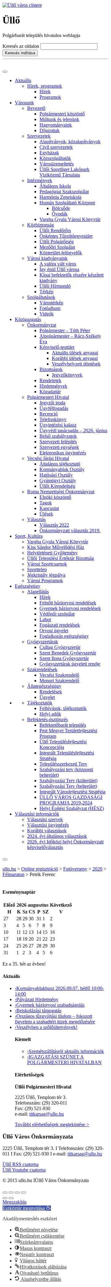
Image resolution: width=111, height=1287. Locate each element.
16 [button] (52, 932)
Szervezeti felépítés (58, 441)
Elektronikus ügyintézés (62, 452)
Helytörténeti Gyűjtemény (52, 552)
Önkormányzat (41, 325)
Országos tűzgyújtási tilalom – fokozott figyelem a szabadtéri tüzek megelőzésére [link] (55, 1018)
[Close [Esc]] (4, 1192)
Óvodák (60, 213)
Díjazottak (49, 130)
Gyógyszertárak (42, 641)
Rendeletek (50, 380)
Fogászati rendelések (59, 625)
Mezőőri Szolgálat (57, 247)
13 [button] (31, 932)
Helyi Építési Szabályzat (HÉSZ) (71, 808)
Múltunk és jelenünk (59, 119)
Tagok (45, 502)
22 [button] (45, 939)
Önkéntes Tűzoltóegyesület (65, 236)
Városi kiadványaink (47, 258)
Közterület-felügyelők (60, 252)
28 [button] (18, 918)
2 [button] (51, 918)
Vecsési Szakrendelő (59, 675)
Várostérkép (51, 302)
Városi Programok (45, 580)
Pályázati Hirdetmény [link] (36, 999)
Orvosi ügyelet (53, 630)
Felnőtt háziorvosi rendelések (67, 602)
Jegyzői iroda (52, 402)
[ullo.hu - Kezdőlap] (22, 5)
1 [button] (44, 918)
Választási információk (37, 814)
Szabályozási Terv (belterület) (68, 786)
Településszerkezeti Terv (63, 764)
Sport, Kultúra (29, 536)
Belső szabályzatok (58, 436)
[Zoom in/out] (23, 1192)
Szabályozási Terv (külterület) (68, 780)
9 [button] (51, 925)
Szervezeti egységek (59, 447)
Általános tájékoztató (59, 463)
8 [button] (44, 925)
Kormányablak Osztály (61, 469)
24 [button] (5, 945)
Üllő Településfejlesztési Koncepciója (63, 744)
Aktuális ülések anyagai (75, 352)
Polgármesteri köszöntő (62, 113)
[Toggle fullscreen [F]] (17, 1192)
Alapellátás (38, 591)
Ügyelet (47, 697)
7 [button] (37, 925)
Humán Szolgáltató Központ (67, 202)
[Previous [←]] (4, 1198)
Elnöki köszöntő (55, 497)
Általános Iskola (55, 186)
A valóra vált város (57, 263)
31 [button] (38, 918)
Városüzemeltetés (56, 163)
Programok (50, 97)
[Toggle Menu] (4, 72)
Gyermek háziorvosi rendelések (70, 608)
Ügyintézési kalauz (57, 425)
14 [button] (38, 932)
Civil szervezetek (56, 147)
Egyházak (49, 152)
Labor (45, 619)
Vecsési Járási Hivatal (48, 458)
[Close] (4, 859)
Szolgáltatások (41, 297)
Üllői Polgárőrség (56, 241)
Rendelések (50, 691)
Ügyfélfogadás (53, 408)
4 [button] (17, 925)
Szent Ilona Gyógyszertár (64, 658)
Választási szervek (45, 819)
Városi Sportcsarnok (47, 563)
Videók (46, 313)
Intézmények (39, 180)
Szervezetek (39, 136)
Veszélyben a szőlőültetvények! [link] (46, 1027)
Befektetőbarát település (62, 725)
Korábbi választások (47, 830)
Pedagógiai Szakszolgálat (64, 191)
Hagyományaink (55, 124)
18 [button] (18, 939)
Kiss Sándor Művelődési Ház (55, 547)
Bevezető (36, 108)
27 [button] (5, 918)
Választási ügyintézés (48, 825)
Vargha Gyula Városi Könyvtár (70, 219)
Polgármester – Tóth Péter (64, 330)
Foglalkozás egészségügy (64, 636)
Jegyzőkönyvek (67, 375)
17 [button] (5, 939)
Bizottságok (51, 369)
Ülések (46, 513)
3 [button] (4, 925)
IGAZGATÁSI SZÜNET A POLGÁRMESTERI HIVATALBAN (64, 1059)
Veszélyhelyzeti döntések (76, 363)
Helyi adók (50, 714)
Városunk (24, 102)
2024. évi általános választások (57, 836)
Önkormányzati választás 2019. (70, 530)
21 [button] (38, 939)
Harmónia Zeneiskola (60, 197)
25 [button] (18, 945)
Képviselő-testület (56, 347)
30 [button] (31, 918)
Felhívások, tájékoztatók (63, 708)
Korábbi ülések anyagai (75, 358)
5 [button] (24, 925)
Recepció (48, 413)
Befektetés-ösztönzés (47, 719)
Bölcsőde (61, 208)
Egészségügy (27, 586)
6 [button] (30, 925)
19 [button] (25, 939)
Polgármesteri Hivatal (48, 397)
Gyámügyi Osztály (57, 480)
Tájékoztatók (39, 702)
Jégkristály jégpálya (46, 575)
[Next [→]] (11, 1198)
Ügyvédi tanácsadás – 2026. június (73, 430)
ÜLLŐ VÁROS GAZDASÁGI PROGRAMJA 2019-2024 (70, 800)
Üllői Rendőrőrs (55, 230)
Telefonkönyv (53, 419)
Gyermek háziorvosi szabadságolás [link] (49, 1005)
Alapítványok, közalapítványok (70, 141)
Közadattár (50, 391)
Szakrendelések (42, 669)
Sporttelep (37, 569)
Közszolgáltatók (55, 158)
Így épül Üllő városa (59, 269)
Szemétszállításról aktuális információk (65, 1051)
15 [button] (45, 932)
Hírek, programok (44, 86)
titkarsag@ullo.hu (46, 1114)
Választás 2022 (54, 525)
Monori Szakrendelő (59, 680)
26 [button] (25, 945)
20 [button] (31, 939)
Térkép (46, 291)
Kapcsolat (49, 508)
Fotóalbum (49, 308)
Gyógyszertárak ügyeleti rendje (69, 663)
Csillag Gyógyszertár (59, 647)
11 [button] (18, 932)
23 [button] (52, 939)
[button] (39, 946)
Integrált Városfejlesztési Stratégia (72, 791)
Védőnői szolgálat (57, 613)
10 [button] (5, 932)
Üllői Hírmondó (55, 286)
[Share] (11, 1192)
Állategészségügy (44, 686)
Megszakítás (14, 1202)
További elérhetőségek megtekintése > (52, 1124)
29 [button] (25, 918)
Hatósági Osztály (56, 475)
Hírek (45, 91)
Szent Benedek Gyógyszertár (67, 652)
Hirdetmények (53, 386)
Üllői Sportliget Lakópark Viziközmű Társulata (64, 172)
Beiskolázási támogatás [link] (38, 1010)
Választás (36, 519)
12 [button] (25, 932)
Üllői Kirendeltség (57, 486)
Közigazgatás (28, 319)
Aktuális (23, 80)
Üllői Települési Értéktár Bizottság (60, 558)
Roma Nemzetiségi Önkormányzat (60, 491)
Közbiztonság (40, 225)
